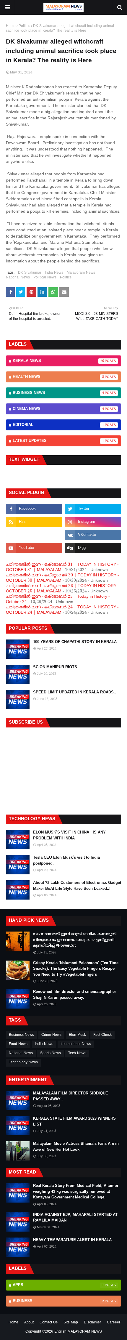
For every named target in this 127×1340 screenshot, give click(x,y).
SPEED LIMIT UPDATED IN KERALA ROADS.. (74, 692)
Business (58, 1301)
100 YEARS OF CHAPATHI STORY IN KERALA (75, 642)
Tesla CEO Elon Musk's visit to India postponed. (66, 860)
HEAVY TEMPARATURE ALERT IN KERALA (72, 1240)
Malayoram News (81, 273)
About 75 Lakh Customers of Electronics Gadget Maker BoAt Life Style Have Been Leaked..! (77, 886)
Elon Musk (77, 1035)
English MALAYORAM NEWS (78, 1332)
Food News (18, 1044)
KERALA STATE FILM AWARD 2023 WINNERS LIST (74, 1121)
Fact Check (102, 1035)
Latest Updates (58, 441)
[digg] (93, 548)
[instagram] (93, 522)
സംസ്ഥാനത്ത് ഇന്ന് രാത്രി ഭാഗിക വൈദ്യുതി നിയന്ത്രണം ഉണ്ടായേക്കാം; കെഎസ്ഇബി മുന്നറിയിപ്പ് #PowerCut (75, 940)
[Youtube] (34, 535)
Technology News (23, 1062)
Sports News (50, 1053)
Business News (58, 393)
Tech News (77, 1053)
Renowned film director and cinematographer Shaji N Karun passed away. (74, 995)
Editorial (58, 425)
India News (54, 273)
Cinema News (58, 409)
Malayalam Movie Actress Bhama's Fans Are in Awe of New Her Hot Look (76, 1147)
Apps (58, 1285)
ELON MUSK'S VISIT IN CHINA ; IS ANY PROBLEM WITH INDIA (69, 835)
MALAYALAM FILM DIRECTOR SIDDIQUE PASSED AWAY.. (70, 1096)
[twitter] (93, 509)
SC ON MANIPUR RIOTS (55, 667)
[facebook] (34, 509)
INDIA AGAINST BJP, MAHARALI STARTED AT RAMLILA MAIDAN (75, 1218)
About (29, 1322)
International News (76, 1044)
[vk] (93, 535)
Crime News (51, 1035)
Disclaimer (92, 1322)
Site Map (71, 1322)
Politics (24, 26)
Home (11, 26)
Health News (58, 377)
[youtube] (34, 548)
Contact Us (49, 1322)
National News (18, 277)
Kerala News (58, 361)
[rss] (34, 522)
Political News (44, 277)
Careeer (113, 1322)
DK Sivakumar (29, 273)
